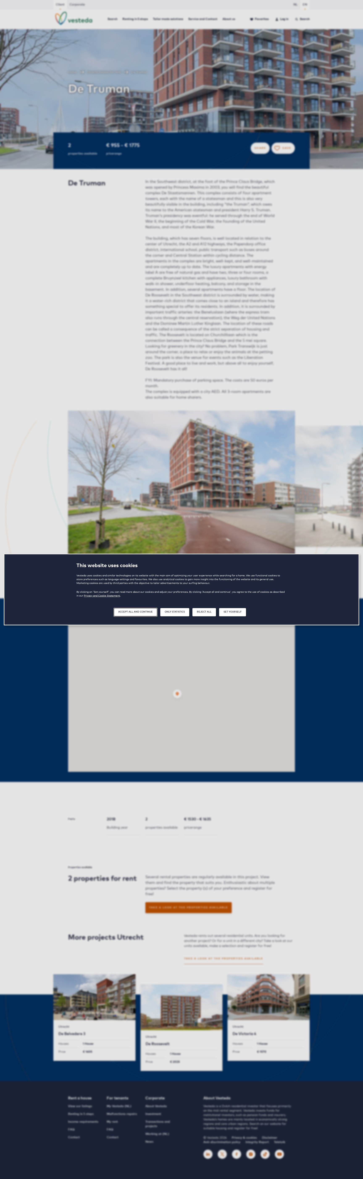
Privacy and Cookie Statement (102, 596)
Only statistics (175, 612)
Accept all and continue (135, 612)
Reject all (204, 612)
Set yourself (233, 612)
